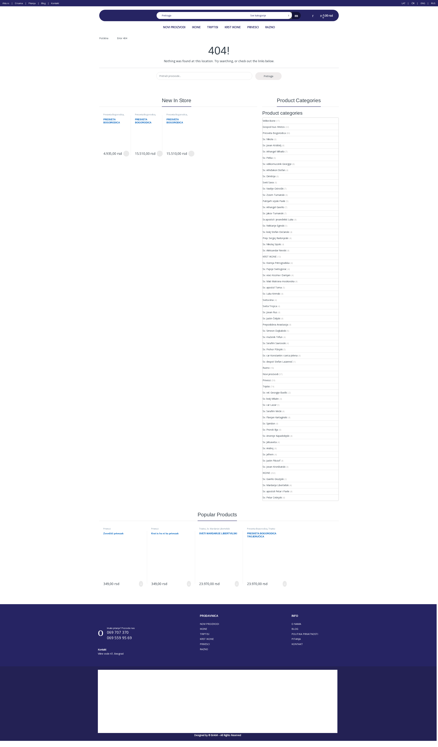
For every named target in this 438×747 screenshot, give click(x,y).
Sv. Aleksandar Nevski (274, 250)
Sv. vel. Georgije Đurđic (275, 392)
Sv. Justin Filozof (271, 460)
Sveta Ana (268, 300)
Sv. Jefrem (268, 454)
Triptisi (266, 386)
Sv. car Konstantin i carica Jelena (280, 355)
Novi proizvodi (270, 374)
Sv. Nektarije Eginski (273, 225)
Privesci (267, 380)
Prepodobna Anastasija (275, 324)
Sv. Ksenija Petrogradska (276, 262)
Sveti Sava (268, 182)
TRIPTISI (212, 27)
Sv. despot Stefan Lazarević (277, 361)
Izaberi (125, 154)
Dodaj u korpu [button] (139, 584)
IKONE (196, 27)
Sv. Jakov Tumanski (273, 213)
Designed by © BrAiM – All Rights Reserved (217, 735)
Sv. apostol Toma (272, 287)
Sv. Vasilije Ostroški (273, 188)
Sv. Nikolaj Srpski (272, 244)
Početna (103, 38)
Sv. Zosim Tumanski (273, 194)
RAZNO (270, 27)
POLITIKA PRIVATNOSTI (305, 634)
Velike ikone (269, 120)
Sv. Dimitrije (269, 176)
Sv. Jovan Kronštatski (274, 466)
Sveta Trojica (270, 306)
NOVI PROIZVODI (174, 27)
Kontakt (55, 3)
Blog (43, 3)
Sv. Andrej (268, 448)
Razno (266, 367)
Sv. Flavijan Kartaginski (275, 417)
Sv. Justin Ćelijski (271, 318)
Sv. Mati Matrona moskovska (278, 281)
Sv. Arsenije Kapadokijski (276, 435)
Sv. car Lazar (269, 404)
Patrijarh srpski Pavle (274, 201)
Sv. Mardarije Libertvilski (275, 485)
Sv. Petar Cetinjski (272, 497)
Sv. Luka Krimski (271, 293)
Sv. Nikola (268, 139)
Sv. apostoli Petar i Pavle (276, 491)
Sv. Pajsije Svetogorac (275, 269)
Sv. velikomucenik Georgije (277, 164)
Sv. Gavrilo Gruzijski (273, 479)
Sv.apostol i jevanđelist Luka (278, 219)
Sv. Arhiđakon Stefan (274, 170)
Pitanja (32, 3)
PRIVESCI (253, 27)
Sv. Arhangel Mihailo (273, 151)
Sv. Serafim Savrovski (274, 343)
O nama (19, 3)
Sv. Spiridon (269, 423)
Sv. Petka (268, 157)
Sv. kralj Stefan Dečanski (276, 232)
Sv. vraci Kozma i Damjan (276, 275)
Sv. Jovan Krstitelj (272, 145)
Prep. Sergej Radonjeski (275, 238)
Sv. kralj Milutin (271, 398)
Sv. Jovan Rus (270, 312)
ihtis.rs (6, 3)
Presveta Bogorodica (113, 114)
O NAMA (296, 624)
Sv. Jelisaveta (269, 442)
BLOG (295, 628)
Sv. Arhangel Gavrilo (273, 207)
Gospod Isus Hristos (274, 126)
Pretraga (268, 76)
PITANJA (296, 639)
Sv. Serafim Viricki (272, 411)
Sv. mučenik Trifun (272, 337)
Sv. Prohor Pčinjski (272, 349)
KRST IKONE (233, 27)
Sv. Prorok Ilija (270, 429)
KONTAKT (297, 644)
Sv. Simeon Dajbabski (274, 330)
